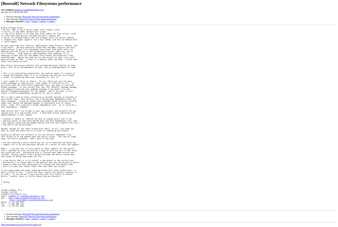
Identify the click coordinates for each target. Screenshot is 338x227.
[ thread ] (35, 21)
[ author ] (51, 21)
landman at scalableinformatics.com (29, 10)
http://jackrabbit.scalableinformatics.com (31, 200)
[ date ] (27, 21)
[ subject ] (43, 21)
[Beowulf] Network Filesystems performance (41, 17)
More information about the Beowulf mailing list (21, 225)
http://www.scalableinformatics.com (26, 198)
